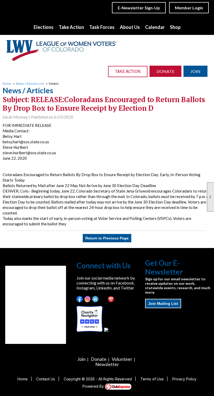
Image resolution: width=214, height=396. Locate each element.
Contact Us (45, 379)
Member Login (189, 7)
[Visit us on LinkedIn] (95, 299)
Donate (98, 359)
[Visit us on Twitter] (103, 299)
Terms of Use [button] (152, 379)
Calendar (155, 27)
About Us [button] (130, 27)
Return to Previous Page (107, 238)
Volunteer (122, 359)
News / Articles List (30, 83)
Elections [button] (44, 27)
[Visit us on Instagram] (87, 299)
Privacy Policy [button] (184, 379)
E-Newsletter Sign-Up (139, 7)
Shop (175, 27)
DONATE (165, 71)
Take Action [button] (71, 27)
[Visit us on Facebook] (79, 299)
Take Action (127, 71)
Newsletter (107, 364)
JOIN (195, 71)
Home (7, 83)
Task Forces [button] (102, 27)
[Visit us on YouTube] (111, 299)
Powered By (93, 386)
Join (81, 359)
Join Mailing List (163, 303)
